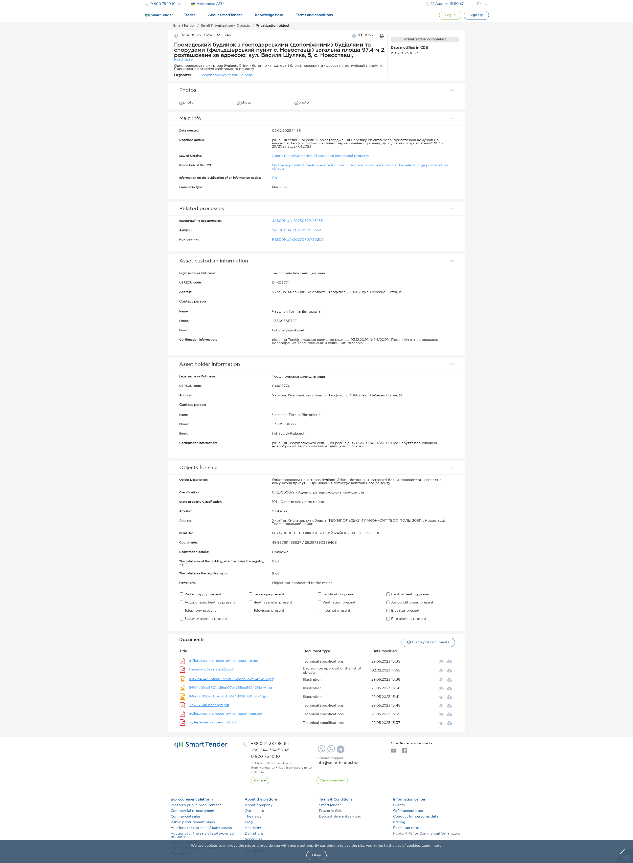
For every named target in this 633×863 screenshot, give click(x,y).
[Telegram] (340, 751)
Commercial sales (186, 816)
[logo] (201, 745)
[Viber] (320, 751)
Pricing (399, 822)
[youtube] (393, 752)
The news (253, 816)
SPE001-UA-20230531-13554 (296, 230)
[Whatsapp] (330, 751)
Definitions (254, 833)
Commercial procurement (193, 810)
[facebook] (404, 752)
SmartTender (330, 805)
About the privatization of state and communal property (320, 155)
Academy (253, 827)
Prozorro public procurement (196, 805)
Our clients (254, 810)
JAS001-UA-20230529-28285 (297, 220)
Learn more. (432, 845)
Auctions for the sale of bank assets (201, 827)
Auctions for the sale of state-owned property (202, 835)
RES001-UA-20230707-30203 (298, 239)
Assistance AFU (210, 3)
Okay (316, 855)
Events (399, 805)
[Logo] (159, 15)
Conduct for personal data (415, 816)
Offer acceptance (408, 810)
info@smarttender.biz (337, 763)
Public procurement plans (193, 822)
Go (274, 177)
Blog (249, 822)
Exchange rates (406, 827)
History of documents (430, 642)
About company (258, 805)
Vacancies (253, 839)
